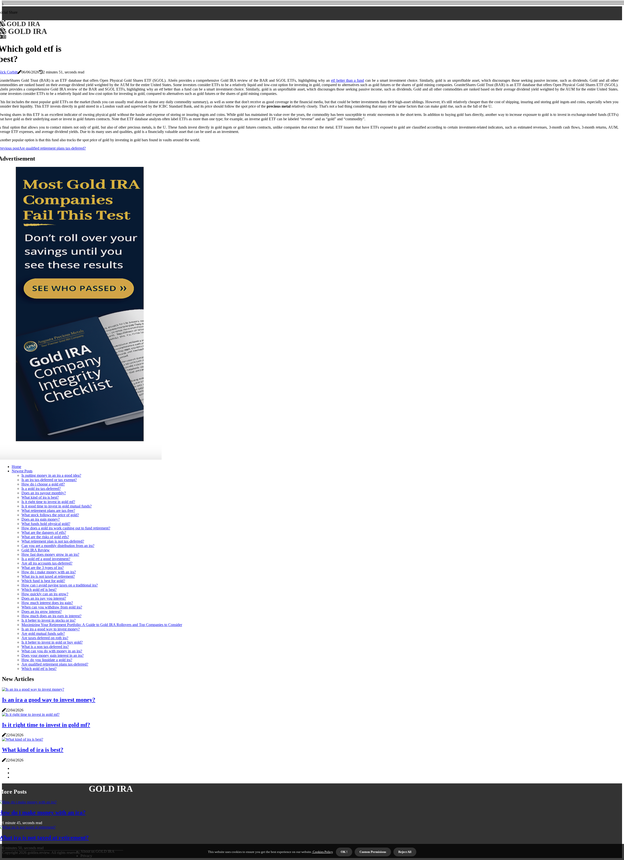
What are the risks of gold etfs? (45, 537)
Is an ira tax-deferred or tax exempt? (49, 480)
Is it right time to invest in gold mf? (48, 502)
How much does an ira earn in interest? (51, 616)
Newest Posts (22, 471)
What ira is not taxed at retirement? (48, 576)
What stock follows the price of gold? (50, 515)
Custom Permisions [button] (373, 852)
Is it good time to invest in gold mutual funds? (56, 506)
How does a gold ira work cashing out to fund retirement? (65, 528)
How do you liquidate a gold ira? (46, 660)
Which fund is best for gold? (43, 581)
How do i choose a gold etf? (43, 484)
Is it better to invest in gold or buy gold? (52, 642)
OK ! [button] (344, 852)
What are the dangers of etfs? (43, 532)
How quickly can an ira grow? (44, 594)
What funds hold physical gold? (45, 524)
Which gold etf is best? (39, 589)
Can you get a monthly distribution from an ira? (57, 546)
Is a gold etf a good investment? (45, 559)
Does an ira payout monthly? (43, 493)
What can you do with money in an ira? (51, 651)
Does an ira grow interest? (41, 611)
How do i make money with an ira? (48, 572)
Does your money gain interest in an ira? (52, 655)
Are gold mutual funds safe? (43, 633)
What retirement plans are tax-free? (48, 510)
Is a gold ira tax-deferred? (41, 488)
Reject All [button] (404, 852)
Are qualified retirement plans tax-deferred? (54, 664)
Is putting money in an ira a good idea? (51, 475)
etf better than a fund (347, 80)
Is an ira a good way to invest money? (50, 629)
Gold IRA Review (35, 550)
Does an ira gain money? (40, 519)
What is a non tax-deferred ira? (45, 647)
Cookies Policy (322, 852)
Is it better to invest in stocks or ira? (48, 620)
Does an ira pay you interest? (43, 598)
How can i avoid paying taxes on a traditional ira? (59, 585)
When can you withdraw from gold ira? (51, 607)
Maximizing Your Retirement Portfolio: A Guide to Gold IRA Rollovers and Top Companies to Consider (101, 625)
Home (16, 467)
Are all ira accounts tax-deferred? (46, 563)
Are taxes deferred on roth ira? (44, 638)
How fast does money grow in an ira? (50, 554)
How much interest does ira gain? (47, 603)
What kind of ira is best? (40, 497)
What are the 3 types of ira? (42, 568)
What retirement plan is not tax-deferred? (52, 541)
